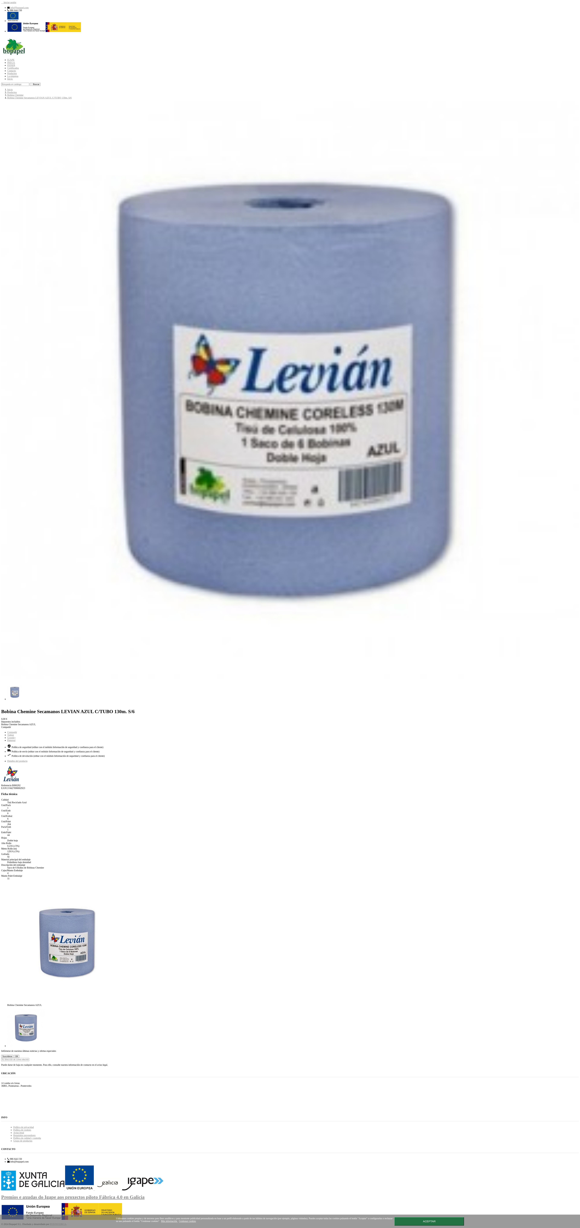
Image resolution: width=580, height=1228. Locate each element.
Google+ (11, 737)
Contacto (11, 70)
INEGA (11, 62)
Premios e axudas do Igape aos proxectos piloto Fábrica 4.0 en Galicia (73, 1197)
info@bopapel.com (19, 7)
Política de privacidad (23, 1127)
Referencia (6, 785)
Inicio (10, 79)
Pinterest (11, 740)
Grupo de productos (22, 1141)
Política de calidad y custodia (27, 1138)
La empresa (12, 76)
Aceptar (429, 1221)
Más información (169, 1221)
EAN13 (5, 788)
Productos (12, 73)
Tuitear (10, 735)
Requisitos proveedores (24, 1135)
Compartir (12, 732)
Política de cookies (22, 1130)
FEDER (11, 65)
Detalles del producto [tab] (17, 761)
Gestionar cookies (187, 1221)
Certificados (13, 68)
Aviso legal (18, 1132)
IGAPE (10, 60)
